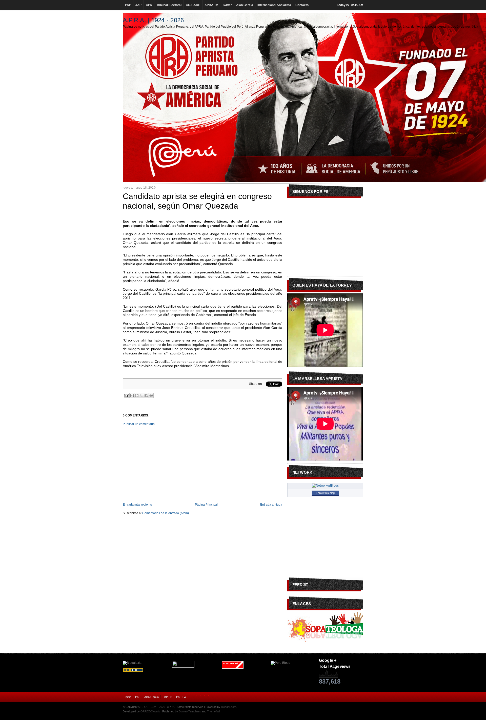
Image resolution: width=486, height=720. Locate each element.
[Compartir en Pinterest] (151, 395)
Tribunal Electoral (168, 5)
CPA (149, 5)
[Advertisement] (202, 464)
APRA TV (211, 5)
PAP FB (167, 696)
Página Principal (206, 504)
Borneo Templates (190, 711)
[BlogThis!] (136, 395)
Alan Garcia (244, 5)
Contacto (302, 5)
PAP (128, 5)
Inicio (128, 696)
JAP (138, 5)
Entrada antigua (271, 504)
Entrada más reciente (137, 504)
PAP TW (181, 696)
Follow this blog (325, 492)
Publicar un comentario (139, 424)
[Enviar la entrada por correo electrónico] (126, 395)
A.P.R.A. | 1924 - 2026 (153, 20)
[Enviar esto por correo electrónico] (131, 395)
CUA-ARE (193, 5)
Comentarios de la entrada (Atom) (165, 513)
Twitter (227, 5)
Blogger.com (228, 706)
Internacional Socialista (274, 5)
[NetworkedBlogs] (325, 485)
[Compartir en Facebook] (146, 395)
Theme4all (213, 711)
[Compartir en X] (141, 395)
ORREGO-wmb (150, 711)
